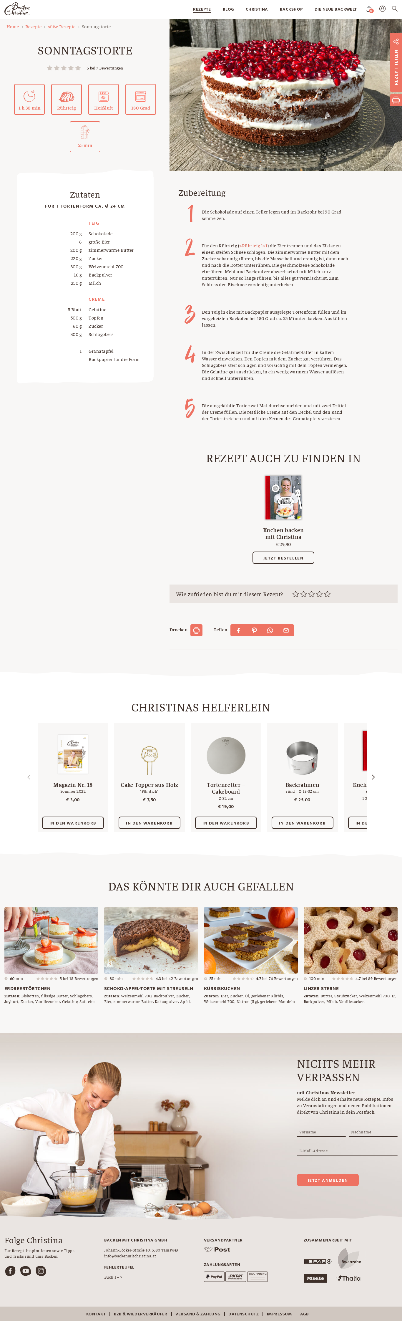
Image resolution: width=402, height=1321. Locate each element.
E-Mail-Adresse (313, 1150)
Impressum (279, 1314)
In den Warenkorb (73, 823)
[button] (373, 777)
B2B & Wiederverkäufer (140, 1314)
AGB (304, 1314)
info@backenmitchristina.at (130, 1255)
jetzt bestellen (283, 558)
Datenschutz (243, 1314)
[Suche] (395, 10)
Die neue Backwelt (336, 9)
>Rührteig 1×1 (253, 245)
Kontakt (96, 1314)
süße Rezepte (62, 26)
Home (12, 26)
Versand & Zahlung (197, 1314)
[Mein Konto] (382, 10)
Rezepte (202, 9)
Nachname (361, 1131)
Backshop (291, 9)
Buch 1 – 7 (113, 1276)
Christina (257, 9)
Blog (228, 9)
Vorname (307, 1131)
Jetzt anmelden (328, 1180)
